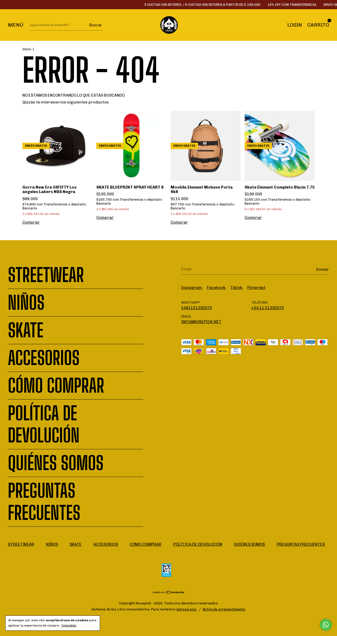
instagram (192, 287)
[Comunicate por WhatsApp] (326, 625)
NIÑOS (26, 303)
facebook (216, 287)
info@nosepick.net (201, 321)
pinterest (256, 287)
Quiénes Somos (55, 463)
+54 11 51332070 (267, 307)
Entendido (69, 625)
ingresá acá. (186, 609)
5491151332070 (196, 307)
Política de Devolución (44, 424)
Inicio (26, 49)
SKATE (25, 330)
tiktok (236, 287)
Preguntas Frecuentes (44, 502)
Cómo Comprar (56, 385)
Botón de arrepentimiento (224, 609)
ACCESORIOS (44, 358)
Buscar (95, 25)
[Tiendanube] (168, 592)
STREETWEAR (46, 275)
